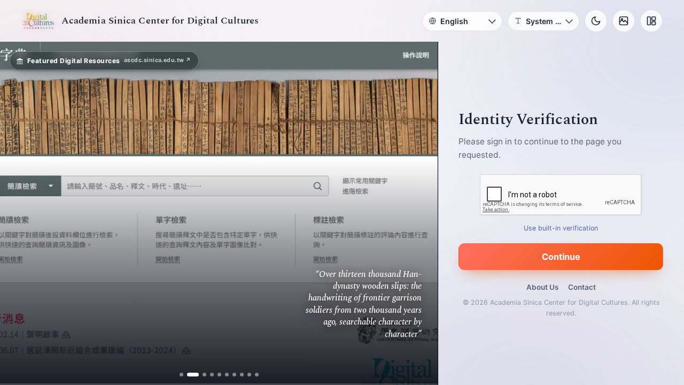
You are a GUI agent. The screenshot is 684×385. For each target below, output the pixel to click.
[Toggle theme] (596, 21)
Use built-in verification (561, 228)
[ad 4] (212, 374)
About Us (542, 287)
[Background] (623, 21)
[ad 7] (234, 374)
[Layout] (651, 21)
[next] (418, 213)
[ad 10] (257, 374)
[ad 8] (242, 374)
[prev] (19, 213)
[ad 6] (227, 374)
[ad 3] (200, 374)
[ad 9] (249, 374)
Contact (582, 287)
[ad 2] (189, 374)
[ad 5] (219, 374)
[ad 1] (181, 374)
